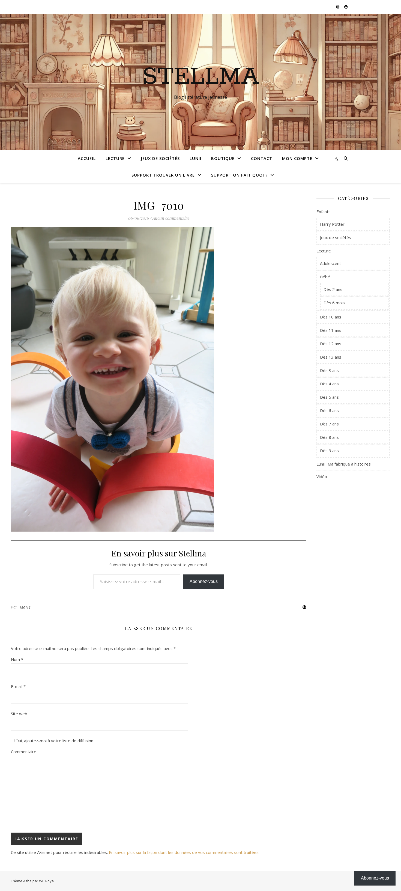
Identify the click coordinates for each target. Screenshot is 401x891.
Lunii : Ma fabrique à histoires (343, 464)
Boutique (223, 158)
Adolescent (330, 263)
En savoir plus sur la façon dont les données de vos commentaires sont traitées (184, 852)
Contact (261, 158)
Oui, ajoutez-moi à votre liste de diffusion (53, 740)
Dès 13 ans (330, 357)
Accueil (87, 158)
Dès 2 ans (333, 289)
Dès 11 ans (330, 330)
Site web (19, 713)
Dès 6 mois (334, 302)
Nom (17, 659)
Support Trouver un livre (163, 175)
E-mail (18, 686)
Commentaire (23, 751)
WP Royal (47, 880)
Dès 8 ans (329, 437)
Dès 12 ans (330, 343)
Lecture (115, 158)
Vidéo (321, 476)
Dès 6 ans (329, 410)
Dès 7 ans (329, 424)
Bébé (325, 276)
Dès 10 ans (330, 317)
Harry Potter (332, 224)
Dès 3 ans (329, 370)
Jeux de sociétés (160, 158)
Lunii (195, 158)
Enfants (323, 211)
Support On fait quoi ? (239, 175)
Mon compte (297, 158)
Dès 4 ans (329, 383)
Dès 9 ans (329, 450)
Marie (25, 607)
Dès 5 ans (329, 397)
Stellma (200, 77)
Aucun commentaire (170, 218)
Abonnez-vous (204, 581)
